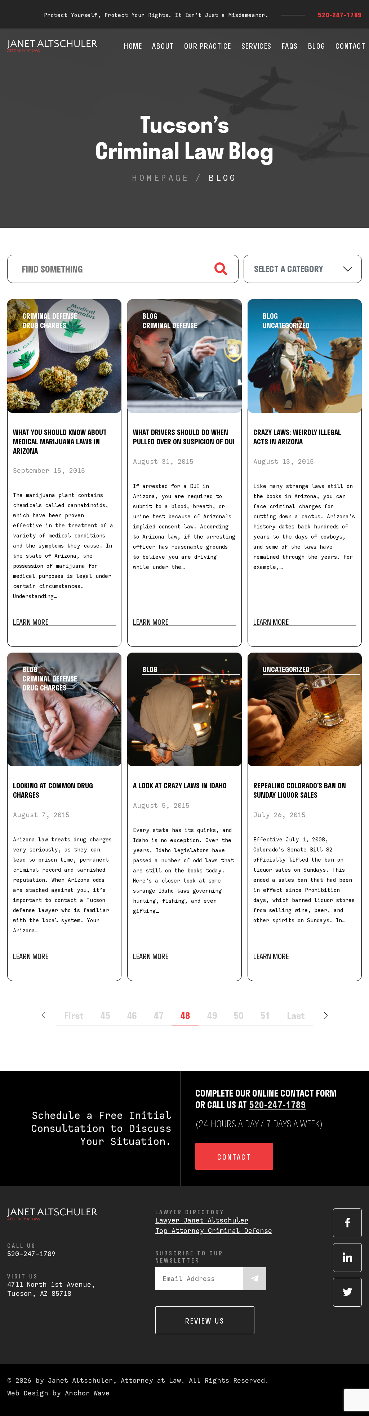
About (163, 46)
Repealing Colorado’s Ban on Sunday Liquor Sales (299, 790)
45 (105, 1015)
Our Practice (207, 46)
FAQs (290, 46)
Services (256, 46)
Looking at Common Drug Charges (53, 790)
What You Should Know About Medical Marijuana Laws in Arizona (60, 441)
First (74, 1015)
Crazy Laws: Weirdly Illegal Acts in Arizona (297, 437)
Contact (350, 46)
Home (133, 46)
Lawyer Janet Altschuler (201, 1220)
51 (265, 1015)
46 (132, 1015)
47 (159, 1015)
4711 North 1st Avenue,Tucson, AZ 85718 (51, 1289)
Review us (204, 1320)
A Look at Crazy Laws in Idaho (180, 785)
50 (239, 1015)
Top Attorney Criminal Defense (213, 1230)
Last (296, 1015)
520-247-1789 (340, 15)
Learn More (30, 622)
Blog (316, 46)
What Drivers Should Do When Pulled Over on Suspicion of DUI (184, 437)
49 (212, 1015)
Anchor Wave (87, 1393)
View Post (64, 356)
